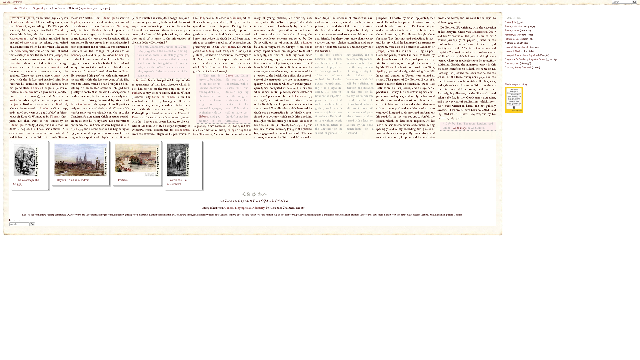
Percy (230, 130)
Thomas (36, 88)
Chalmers (17, 2)
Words (6, 2)
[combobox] (622, 2)
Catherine (158, 97)
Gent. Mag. (459, 128)
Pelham (136, 93)
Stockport (57, 59)
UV (274, 201)
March (20, 26)
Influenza (297, 96)
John (16, 22)
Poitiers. (123, 180)
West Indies (227, 47)
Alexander (21, 51)
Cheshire (15, 63)
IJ (242, 201)
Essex (135, 117)
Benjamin (15, 104)
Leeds (257, 22)
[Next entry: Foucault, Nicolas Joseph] (262, 194)
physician (87, 8)
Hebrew (226, 67)
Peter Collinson (80, 104)
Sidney (210, 51)
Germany (122, 26)
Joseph (58, 55)
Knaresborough (19, 38)
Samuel (14, 67)
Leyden (75, 22)
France (105, 26)
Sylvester (141, 80)
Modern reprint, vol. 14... (517, 84)
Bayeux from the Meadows (73, 180)
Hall (201, 18)
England (97, 30)
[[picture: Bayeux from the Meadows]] (80, 176)
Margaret (31, 22)
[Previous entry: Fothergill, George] (246, 194)
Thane (390, 67)
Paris (125, 71)
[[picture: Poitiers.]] (137, 176)
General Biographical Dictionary (244, 208)
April (74, 129)
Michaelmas (182, 130)
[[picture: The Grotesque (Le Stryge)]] (25, 176)
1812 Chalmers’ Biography (29, 8)
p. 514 (105, 8)
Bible (204, 67)
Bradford (61, 104)
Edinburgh (16, 125)
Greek (241, 67)
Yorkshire (61, 30)
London (44, 108)
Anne (57, 76)
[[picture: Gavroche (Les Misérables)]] (178, 176)
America (29, 42)
